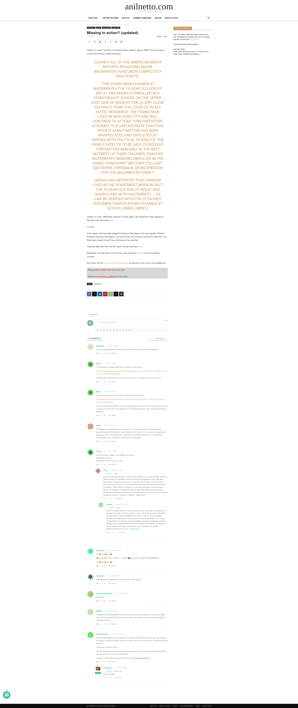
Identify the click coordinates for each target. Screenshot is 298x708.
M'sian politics (106, 27)
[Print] (121, 41)
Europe (106, 24)
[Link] (123, 329)
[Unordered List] (113, 329)
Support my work (110, 18)
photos (140, 252)
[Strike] (107, 329)
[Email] (116, 41)
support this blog (108, 269)
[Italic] (100, 329)
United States (116, 27)
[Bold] (97, 329)
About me (92, 18)
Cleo (118, 508)
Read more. (194, 39)
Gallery (158, 18)
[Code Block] (120, 329)
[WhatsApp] (110, 41)
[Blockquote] (117, 329)
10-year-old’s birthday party (116, 262)
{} (126, 330)
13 (167, 36)
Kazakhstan (97, 284)
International (97, 24)
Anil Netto (107, 668)
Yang (115, 474)
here (112, 220)
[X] (94, 41)
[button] (208, 18)
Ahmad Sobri (118, 671)
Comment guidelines (142, 18)
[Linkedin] (100, 41)
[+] (130, 330)
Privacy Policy (171, 18)
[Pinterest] (105, 41)
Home (89, 24)
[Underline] (104, 329)
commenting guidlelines (106, 276)
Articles (125, 18)
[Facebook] (89, 41)
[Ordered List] (110, 329)
